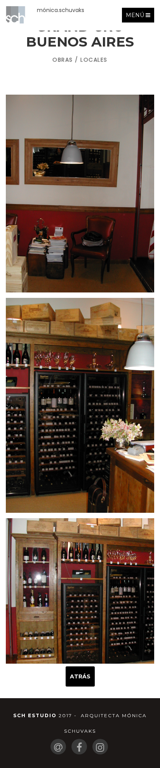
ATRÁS (80, 676)
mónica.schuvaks (60, 10)
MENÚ (139, 16)
